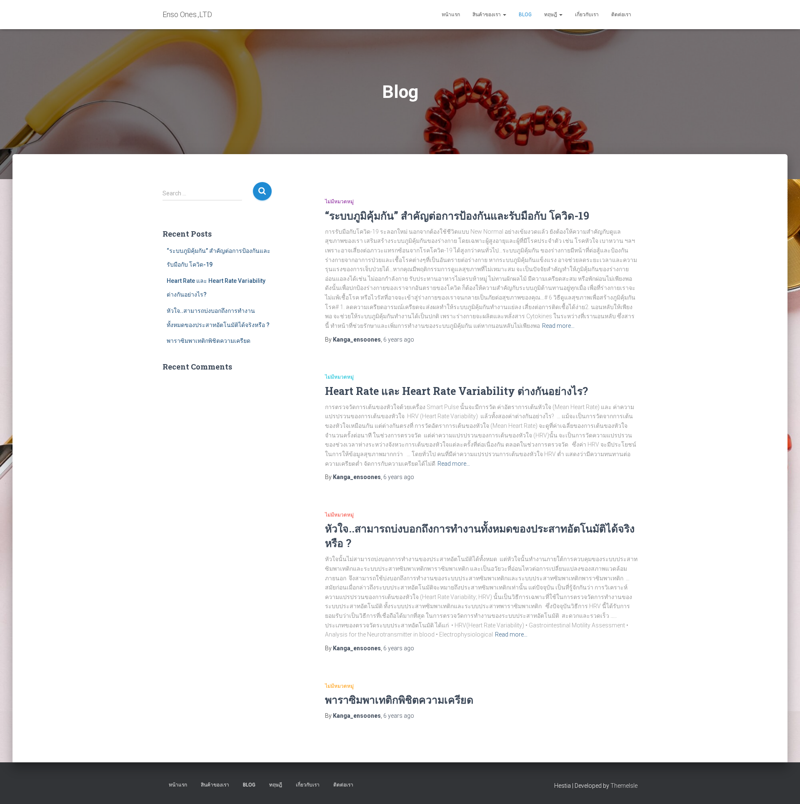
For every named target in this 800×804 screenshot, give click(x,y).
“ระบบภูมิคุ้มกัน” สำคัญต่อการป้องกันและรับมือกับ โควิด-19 (457, 215)
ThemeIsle (624, 785)
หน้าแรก (451, 14)
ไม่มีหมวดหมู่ (339, 202)
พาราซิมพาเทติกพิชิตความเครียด (208, 340)
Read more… (558, 325)
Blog (525, 14)
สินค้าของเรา (487, 14)
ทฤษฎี (551, 14)
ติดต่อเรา (621, 14)
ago (398, 339)
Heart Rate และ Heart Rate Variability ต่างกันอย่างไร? (456, 391)
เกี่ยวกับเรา (587, 14)
